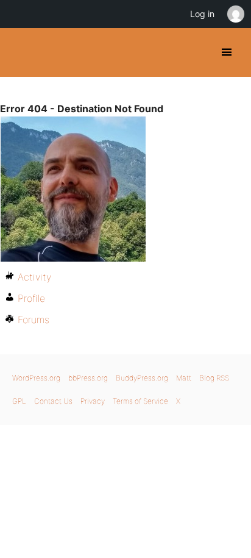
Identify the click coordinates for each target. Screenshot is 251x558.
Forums (33, 319)
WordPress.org (36, 377)
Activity (34, 277)
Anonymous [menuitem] (235, 14)
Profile (31, 298)
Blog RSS (214, 377)
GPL (19, 401)
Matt (183, 377)
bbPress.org (88, 377)
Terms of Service (140, 401)
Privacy (92, 401)
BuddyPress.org (20, 52)
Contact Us (53, 401)
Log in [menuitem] (202, 14)
